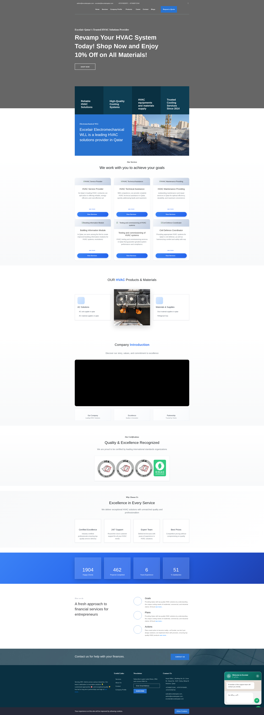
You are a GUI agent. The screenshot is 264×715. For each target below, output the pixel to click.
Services (105, 9)
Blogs (153, 9)
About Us (118, 682)
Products (129, 9)
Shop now (85, 67)
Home (97, 9)
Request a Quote (169, 9)
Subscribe (140, 691)
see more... (159, 607)
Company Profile (116, 9)
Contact (145, 9)
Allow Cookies (182, 711)
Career (138, 9)
